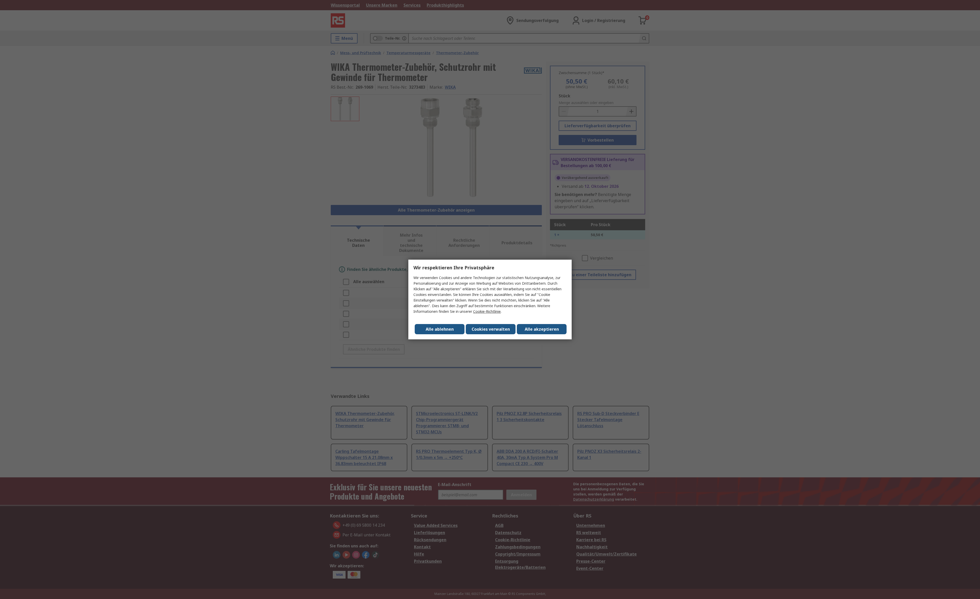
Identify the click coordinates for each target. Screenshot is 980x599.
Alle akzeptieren (542, 329)
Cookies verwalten (491, 329)
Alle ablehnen (440, 329)
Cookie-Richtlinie (487, 311)
